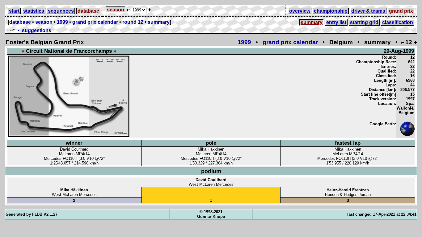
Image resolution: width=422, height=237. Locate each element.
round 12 (132, 22)
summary (159, 22)
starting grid (364, 22)
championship (331, 11)
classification (397, 22)
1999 (62, 22)
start (14, 11)
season (115, 9)
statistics (33, 11)
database (88, 11)
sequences (61, 11)
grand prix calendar (95, 22)
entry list (336, 22)
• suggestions (33, 30)
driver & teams (368, 11)
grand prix (401, 11)
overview (299, 11)
